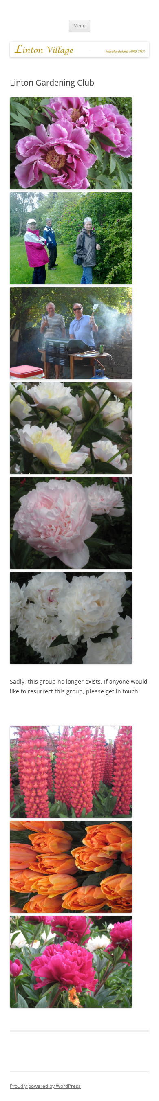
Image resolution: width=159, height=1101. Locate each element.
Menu (79, 26)
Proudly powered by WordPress (45, 1086)
